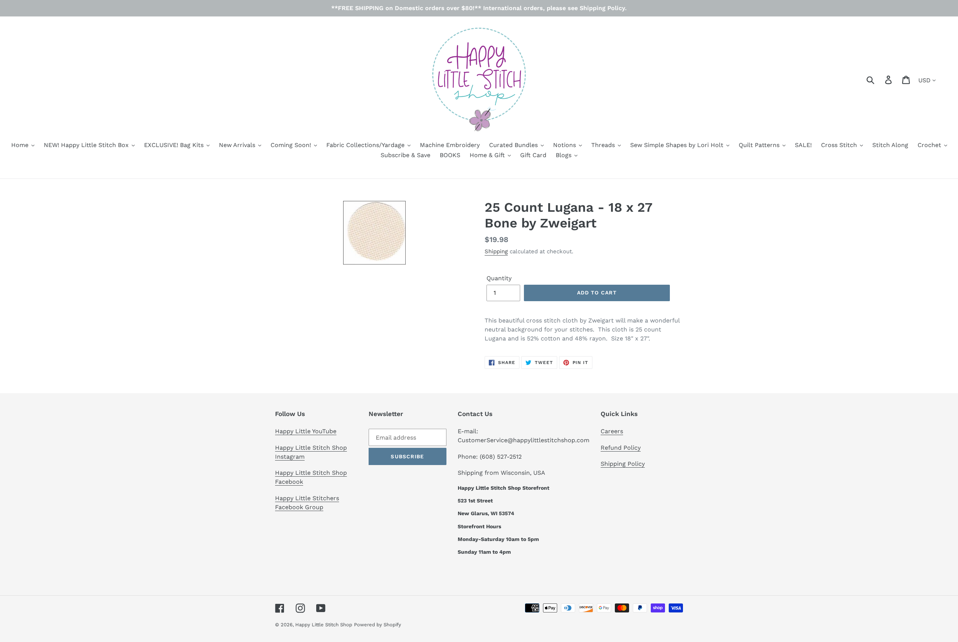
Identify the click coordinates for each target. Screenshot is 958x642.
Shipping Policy (623, 463)
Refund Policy (621, 447)
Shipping (496, 251)
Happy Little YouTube (305, 431)
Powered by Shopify (377, 624)
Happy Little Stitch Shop (323, 624)
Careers (612, 431)
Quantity (499, 278)
